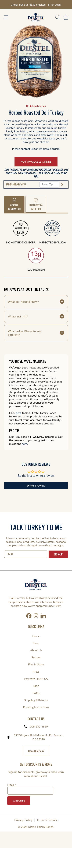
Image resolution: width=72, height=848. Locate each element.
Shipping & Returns (36, 700)
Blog (36, 685)
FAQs (36, 693)
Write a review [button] (36, 485)
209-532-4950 (39, 726)
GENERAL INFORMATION (14, 207)
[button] (6, 17)
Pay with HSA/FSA (36, 678)
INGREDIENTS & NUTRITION (36, 207)
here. (25, 443)
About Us (36, 650)
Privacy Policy (23, 820)
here (18, 412)
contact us (27, 148)
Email (11, 785)
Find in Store (36, 664)
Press (36, 671)
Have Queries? (36, 751)
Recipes (36, 657)
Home (36, 636)
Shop (36, 643)
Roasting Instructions (36, 707)
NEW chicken (37, 4)
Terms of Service (47, 820)
